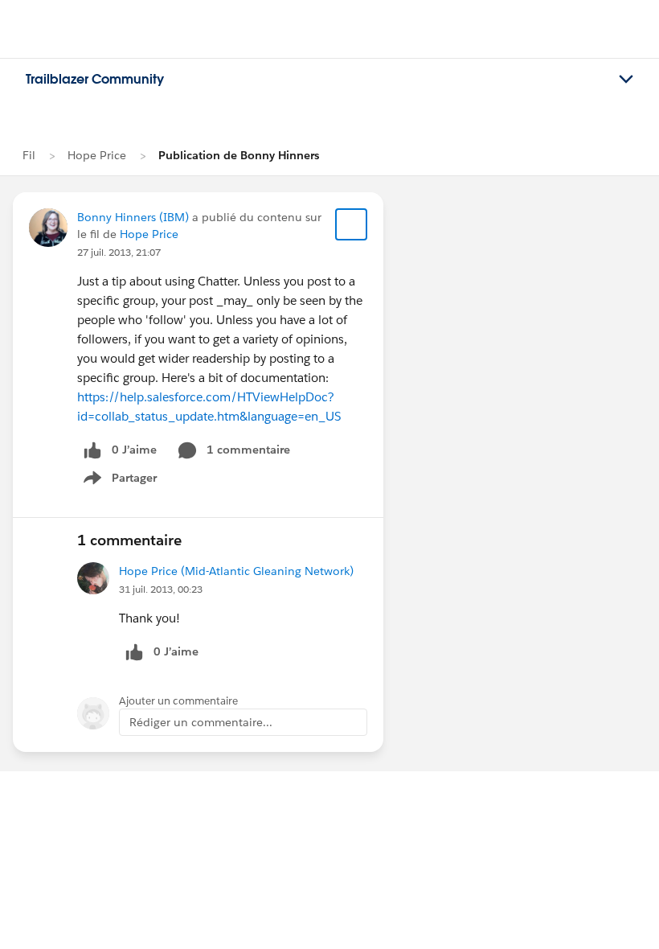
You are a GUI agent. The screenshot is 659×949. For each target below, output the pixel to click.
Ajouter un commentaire (178, 701)
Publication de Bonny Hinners (238, 155)
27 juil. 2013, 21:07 (119, 252)
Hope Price (97, 155)
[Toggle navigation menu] (626, 79)
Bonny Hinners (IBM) (133, 217)
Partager (125, 480)
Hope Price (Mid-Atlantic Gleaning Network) (236, 571)
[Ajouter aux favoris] (351, 224)
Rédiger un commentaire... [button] (200, 722)
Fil (29, 155)
